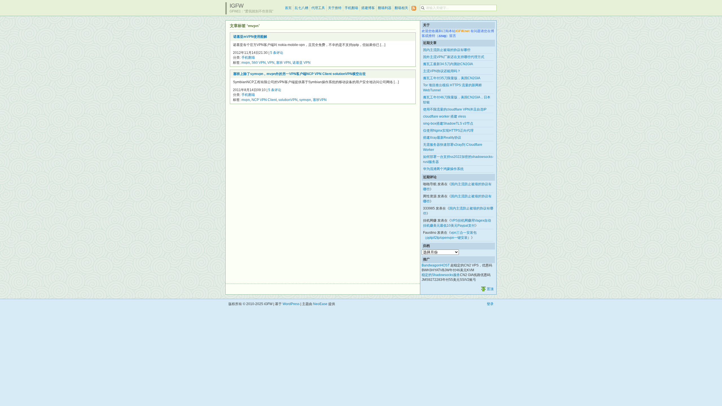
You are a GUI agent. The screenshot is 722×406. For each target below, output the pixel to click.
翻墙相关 (401, 8)
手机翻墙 (351, 8)
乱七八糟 (301, 8)
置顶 (490, 289)
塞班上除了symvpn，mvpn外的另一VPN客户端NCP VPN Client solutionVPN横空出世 (299, 74)
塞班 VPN (283, 63)
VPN (270, 63)
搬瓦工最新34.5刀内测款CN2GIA (448, 64)
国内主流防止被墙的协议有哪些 (446, 50)
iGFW (236, 6)
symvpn (305, 100)
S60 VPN (259, 63)
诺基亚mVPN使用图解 (250, 37)
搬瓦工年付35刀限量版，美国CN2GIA (451, 78)
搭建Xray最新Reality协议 (442, 138)
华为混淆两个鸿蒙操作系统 (443, 169)
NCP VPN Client (264, 100)
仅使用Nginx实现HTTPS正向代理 (448, 131)
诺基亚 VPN (301, 63)
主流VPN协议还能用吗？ (442, 71)
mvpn (245, 63)
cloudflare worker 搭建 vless (444, 116)
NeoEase (320, 304)
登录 (490, 304)
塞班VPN (320, 100)
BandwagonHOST (436, 265)
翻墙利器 (384, 8)
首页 (288, 8)
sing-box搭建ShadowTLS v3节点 (448, 123)
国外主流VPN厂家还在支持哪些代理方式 (453, 57)
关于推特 (335, 8)
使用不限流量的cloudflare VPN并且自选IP (455, 109)
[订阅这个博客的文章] (414, 8)
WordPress (291, 304)
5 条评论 (276, 53)
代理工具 (318, 8)
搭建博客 (368, 8)
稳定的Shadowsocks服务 (441, 275)
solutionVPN (288, 100)
